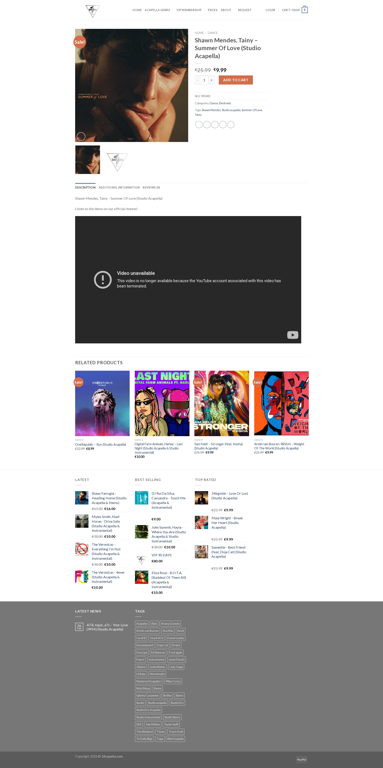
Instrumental (156, 659)
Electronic (225, 103)
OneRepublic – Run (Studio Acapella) (100, 444)
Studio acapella (231, 110)
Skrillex (167, 695)
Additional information (119, 187)
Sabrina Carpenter (147, 695)
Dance (213, 33)
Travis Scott (176, 731)
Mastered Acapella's (149, 681)
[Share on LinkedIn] (230, 124)
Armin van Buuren (147, 630)
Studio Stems (172, 717)
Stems (179, 695)
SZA (138, 724)
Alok (154, 623)
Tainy (198, 114)
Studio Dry (177, 703)
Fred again (175, 652)
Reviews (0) (151, 187)
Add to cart (235, 80)
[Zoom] (81, 136)
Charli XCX (156, 638)
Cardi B (141, 638)
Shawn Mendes (211, 110)
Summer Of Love (252, 110)
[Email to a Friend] (215, 124)
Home (199, 33)
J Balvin (141, 667)
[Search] (127, 10)
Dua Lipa (141, 652)
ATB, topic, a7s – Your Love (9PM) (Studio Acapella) (107, 627)
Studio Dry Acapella (148, 710)
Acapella (141, 623)
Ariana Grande (170, 623)
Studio (140, 703)
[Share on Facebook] (199, 124)
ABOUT (226, 10)
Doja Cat (162, 645)
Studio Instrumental (148, 717)
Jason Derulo (176, 659)
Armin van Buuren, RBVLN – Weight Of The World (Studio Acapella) (279, 446)
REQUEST (245, 10)
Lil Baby (141, 674)
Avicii (180, 630)
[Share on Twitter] (207, 124)
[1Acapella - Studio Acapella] (97, 10)
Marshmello (157, 674)
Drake (176, 645)
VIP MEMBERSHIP (188, 10)
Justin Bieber (157, 667)
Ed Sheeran (158, 652)
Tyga (160, 738)
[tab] (85, 187)
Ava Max (168, 630)
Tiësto (161, 731)
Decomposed (144, 645)
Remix (158, 688)
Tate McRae (152, 724)
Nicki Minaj (143, 688)
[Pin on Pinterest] (223, 124)
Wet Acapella (175, 738)
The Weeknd (144, 731)
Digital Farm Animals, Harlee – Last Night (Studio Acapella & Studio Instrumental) (159, 448)
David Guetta (175, 638)
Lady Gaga (176, 667)
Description (85, 187)
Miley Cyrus (173, 681)
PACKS (212, 10)
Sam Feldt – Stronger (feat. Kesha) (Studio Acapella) (218, 446)
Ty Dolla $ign (144, 738)
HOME (137, 10)
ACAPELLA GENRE (157, 10)
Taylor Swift (171, 724)
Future (140, 659)
